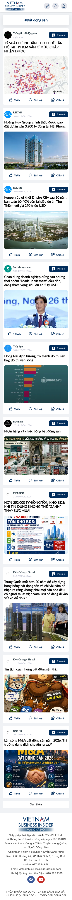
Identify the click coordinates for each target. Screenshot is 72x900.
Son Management (22, 267)
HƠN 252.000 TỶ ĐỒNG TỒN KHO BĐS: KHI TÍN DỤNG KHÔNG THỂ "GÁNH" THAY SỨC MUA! (34, 507)
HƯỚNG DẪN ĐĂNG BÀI (51, 895)
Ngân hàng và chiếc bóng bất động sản (32, 431)
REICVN (17, 112)
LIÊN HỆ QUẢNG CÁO (21, 895)
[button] (57, 100)
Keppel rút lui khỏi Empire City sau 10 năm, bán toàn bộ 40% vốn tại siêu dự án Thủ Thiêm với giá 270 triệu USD (35, 201)
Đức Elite (18, 422)
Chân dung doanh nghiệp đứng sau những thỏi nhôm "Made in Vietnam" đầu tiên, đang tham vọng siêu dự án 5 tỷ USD (34, 281)
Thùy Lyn (18, 346)
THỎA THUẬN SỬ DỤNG (20, 891)
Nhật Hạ (17, 731)
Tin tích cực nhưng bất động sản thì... (31, 669)
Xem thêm (36, 804)
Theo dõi (59, 35)
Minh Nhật (18, 493)
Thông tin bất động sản (25, 33)
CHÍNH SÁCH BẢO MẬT (52, 891)
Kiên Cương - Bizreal (24, 572)
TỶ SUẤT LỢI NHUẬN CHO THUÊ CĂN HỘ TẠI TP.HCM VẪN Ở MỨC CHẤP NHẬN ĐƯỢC (33, 47)
